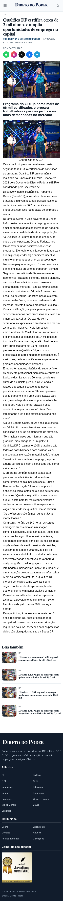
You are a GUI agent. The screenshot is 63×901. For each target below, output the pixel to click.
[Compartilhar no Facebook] (29, 54)
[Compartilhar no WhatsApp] (6, 54)
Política (37, 775)
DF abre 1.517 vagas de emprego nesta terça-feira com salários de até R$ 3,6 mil (39, 712)
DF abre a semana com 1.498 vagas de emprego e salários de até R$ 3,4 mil (38, 658)
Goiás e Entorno (41, 799)
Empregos (38, 793)
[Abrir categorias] (5, 5)
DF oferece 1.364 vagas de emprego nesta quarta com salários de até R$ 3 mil (38, 695)
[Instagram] (14, 54)
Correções (38, 838)
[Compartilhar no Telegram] (37, 54)
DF (4, 15)
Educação (38, 787)
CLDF (36, 781)
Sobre (5, 826)
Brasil (36, 804)
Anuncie (37, 832)
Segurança (7, 787)
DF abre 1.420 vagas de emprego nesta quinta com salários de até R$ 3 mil (38, 676)
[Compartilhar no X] (21, 54)
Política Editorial (10, 838)
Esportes (6, 810)
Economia (7, 799)
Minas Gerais (9, 804)
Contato (6, 832)
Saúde (5, 793)
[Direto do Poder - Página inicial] (23, 742)
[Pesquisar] (58, 5)
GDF (4, 781)
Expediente (39, 826)
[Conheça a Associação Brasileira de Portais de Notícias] (17, 867)
